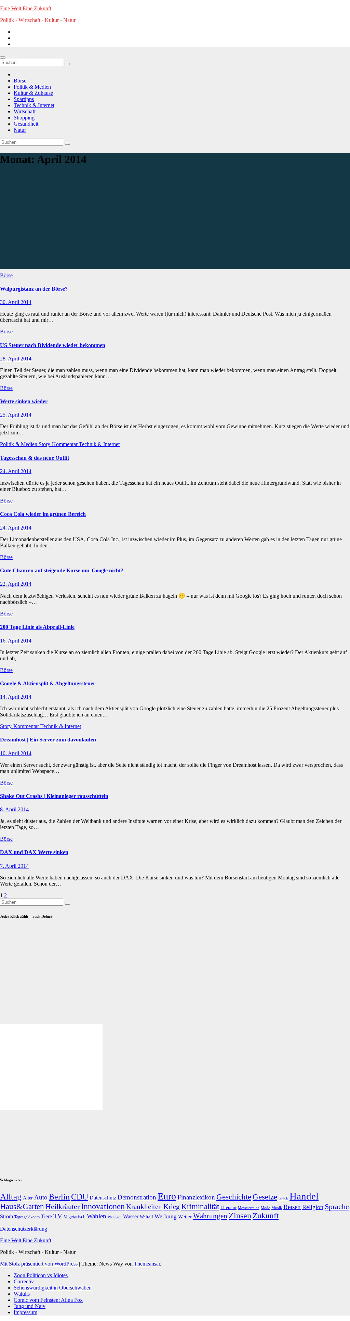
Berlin (59, 1196)
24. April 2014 (15, 471)
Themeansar (147, 1264)
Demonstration (137, 1197)
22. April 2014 (15, 584)
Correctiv (24, 1281)
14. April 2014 (15, 697)
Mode (265, 1208)
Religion (312, 1207)
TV (57, 1216)
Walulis (22, 1294)
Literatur (228, 1207)
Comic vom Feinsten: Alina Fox (48, 1300)
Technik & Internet (34, 105)
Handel (304, 1196)
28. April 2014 (15, 358)
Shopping (24, 117)
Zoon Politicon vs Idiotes (41, 1275)
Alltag (11, 1196)
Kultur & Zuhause (33, 93)
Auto (41, 1197)
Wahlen (96, 1216)
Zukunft (266, 1215)
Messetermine (248, 1208)
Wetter (185, 1216)
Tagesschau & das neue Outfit (34, 458)
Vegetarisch (74, 1216)
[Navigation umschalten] (2, 57)
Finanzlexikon (196, 1197)
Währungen (210, 1216)
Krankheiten (144, 1207)
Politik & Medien (32, 87)
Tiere (46, 1216)
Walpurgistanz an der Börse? (34, 289)
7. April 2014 (14, 866)
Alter (28, 1198)
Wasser (130, 1216)
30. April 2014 (15, 302)
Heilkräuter (62, 1206)
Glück (283, 1198)
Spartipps (24, 99)
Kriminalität (200, 1206)
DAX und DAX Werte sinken (34, 852)
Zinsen (240, 1215)
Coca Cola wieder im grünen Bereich (43, 514)
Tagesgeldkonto (27, 1217)
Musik (276, 1207)
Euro (167, 1196)
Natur (20, 130)
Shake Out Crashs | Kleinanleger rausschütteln (54, 796)
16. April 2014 (15, 641)
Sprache (337, 1207)
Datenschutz (103, 1198)
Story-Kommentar (59, 444)
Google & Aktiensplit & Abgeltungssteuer (47, 683)
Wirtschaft (25, 111)
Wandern (115, 1217)
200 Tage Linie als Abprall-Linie (37, 627)
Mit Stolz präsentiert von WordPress (39, 1264)
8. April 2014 (14, 809)
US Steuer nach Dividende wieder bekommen (52, 345)
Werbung (165, 1216)
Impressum (25, 1312)
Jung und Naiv (29, 1306)
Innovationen (103, 1206)
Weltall (146, 1217)
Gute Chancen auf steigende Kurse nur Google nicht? (61, 570)
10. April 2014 (15, 753)
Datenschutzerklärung (24, 1229)
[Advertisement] (175, 221)
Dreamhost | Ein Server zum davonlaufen (48, 739)
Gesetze (265, 1197)
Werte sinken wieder (24, 401)
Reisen (292, 1206)
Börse (20, 81)
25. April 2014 (15, 415)
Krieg (171, 1207)
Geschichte (233, 1196)
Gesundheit (26, 124)
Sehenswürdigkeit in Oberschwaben (53, 1288)
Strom (6, 1216)
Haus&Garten (22, 1206)
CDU (79, 1196)
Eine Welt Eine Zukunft (25, 8)
